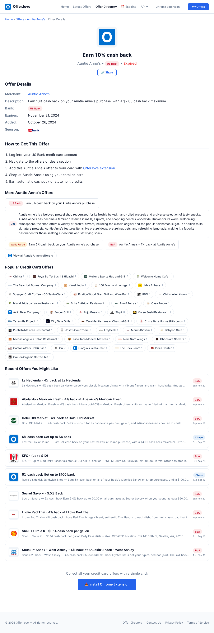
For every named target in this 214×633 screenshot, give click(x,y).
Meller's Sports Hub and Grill (108, 276)
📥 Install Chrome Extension (107, 584)
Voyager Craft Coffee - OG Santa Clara (39, 294)
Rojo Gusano (93, 312)
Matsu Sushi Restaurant (154, 312)
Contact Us (153, 622)
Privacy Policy (174, 622)
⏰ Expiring (128, 6)
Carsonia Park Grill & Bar (29, 348)
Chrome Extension (168, 6)
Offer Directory (106, 6)
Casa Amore (160, 303)
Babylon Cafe (175, 330)
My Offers (198, 6)
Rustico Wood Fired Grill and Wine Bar (103, 294)
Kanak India (77, 285)
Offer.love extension (99, 168)
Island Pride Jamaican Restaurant (35, 303)
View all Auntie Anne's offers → (33, 255)
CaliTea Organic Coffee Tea (32, 357)
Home (65, 6)
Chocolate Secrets (173, 339)
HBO (146, 294)
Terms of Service (198, 622)
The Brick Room (131, 348)
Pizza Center (164, 348)
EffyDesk (111, 330)
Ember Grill (63, 312)
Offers (20, 19)
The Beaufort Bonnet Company (34, 285)
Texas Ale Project (25, 321)
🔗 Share (107, 72)
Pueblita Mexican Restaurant (32, 330)
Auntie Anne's (36, 19)
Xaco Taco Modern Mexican (91, 339)
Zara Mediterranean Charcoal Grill (109, 321)
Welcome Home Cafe (156, 276)
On (62, 348)
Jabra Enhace (153, 285)
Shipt (120, 312)
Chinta (18, 276)
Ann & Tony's (129, 303)
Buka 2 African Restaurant (89, 303)
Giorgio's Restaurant (92, 348)
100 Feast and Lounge (114, 285)
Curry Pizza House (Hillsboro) (165, 321)
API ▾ (144, 6)
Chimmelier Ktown (176, 294)
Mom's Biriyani (141, 330)
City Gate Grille (62, 321)
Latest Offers (82, 6)
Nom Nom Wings (135, 339)
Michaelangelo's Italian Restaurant (36, 339)
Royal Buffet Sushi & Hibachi (56, 276)
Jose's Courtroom (78, 330)
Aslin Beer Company (27, 312)
